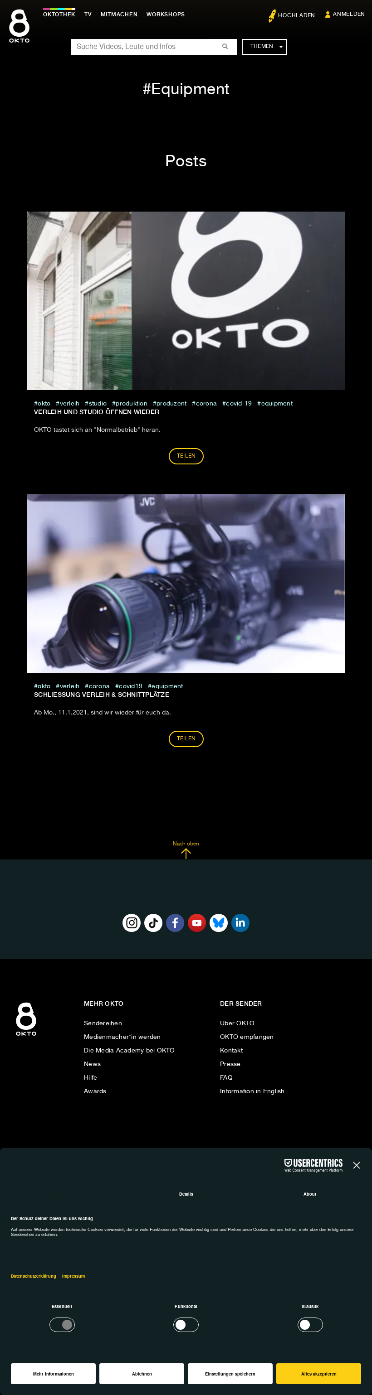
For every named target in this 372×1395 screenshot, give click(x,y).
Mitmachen (119, 14)
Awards (95, 1091)
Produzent (171, 404)
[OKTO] (19, 34)
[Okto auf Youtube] (197, 923)
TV (88, 14)
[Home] (26, 1036)
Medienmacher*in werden (122, 1037)
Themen (262, 46)
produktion (131, 404)
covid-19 (239, 404)
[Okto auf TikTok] (153, 923)
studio (98, 404)
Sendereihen (103, 1023)
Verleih (69, 404)
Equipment (277, 404)
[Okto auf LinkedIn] (240, 923)
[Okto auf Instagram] (131, 923)
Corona (206, 404)
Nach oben (186, 844)
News (92, 1064)
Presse (230, 1064)
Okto (44, 404)
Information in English (252, 1091)
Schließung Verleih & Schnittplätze (101, 694)
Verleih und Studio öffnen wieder (96, 411)
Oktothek (59, 14)
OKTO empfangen (247, 1037)
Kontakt (231, 1050)
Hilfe (90, 1078)
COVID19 (130, 686)
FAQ (226, 1078)
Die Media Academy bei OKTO (129, 1050)
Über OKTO (237, 1023)
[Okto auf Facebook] (175, 923)
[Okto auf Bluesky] (219, 923)
